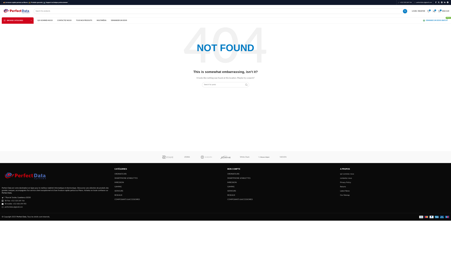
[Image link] (25, 176)
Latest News (345, 191)
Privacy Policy (345, 182)
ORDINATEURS (120, 174)
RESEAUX (118, 195)
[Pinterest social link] (441, 2)
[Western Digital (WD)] (264, 157)
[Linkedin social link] (444, 2)
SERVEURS (118, 191)
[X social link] (438, 2)
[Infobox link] (405, 2)
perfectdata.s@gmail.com (14, 207)
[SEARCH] (405, 11)
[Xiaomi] (206, 157)
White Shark (244, 157)
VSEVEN (283, 157)
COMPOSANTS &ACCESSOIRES (127, 199)
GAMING (118, 187)
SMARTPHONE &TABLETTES (126, 178)
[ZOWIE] (168, 157)
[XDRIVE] (225, 157)
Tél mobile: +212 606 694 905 (15, 204)
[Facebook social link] (435, 2)
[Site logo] (16, 11)
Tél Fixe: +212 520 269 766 (15, 201)
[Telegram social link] (447, 2)
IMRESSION (119, 182)
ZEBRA (187, 157)
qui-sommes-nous (347, 174)
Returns (343, 187)
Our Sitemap (345, 195)
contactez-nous (346, 178)
